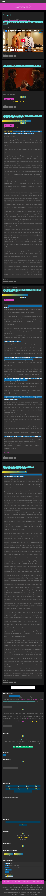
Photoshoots (11, 113)
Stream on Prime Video (28, 746)
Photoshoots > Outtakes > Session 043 (12, 127)
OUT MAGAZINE (8, 131)
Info (14, 746)
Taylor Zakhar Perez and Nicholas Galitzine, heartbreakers (18, 467)
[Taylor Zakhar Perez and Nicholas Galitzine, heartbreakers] (4, 682)
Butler (10, 822)
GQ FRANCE (7, 474)
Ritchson (9, 786)
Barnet (36, 786)
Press (16, 113)
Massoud (36, 789)
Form (10, 872)
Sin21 (39, 881)
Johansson (18, 791)
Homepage (35, 882)
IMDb (17, 746)
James (36, 822)
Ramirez (27, 786)
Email (13, 872)
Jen (12, 869)
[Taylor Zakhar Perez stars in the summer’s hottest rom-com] (4, 458)
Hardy (18, 786)
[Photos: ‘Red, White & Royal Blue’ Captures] (4, 107)
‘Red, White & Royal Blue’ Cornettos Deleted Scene (23, 22)
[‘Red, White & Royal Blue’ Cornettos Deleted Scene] (4, 56)
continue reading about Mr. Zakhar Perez (33, 721)
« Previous (20, 687)
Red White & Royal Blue (13, 20)
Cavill (18, 822)
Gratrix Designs (18, 882)
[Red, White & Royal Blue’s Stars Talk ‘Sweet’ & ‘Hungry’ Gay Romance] (4, 281)
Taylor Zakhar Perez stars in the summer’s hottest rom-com (22, 290)
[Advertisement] (23, 807)
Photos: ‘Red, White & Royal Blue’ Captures (22, 66)
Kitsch (23, 825)
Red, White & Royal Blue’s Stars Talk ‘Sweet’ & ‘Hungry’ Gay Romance (22, 116)
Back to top (27, 882)
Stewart (27, 822)
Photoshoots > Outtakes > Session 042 (12, 302)
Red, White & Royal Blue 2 (11, 755)
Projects (6, 20)
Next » (33, 687)
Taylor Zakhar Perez (23, 20)
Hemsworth (27, 789)
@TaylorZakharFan (9, 874)
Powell (18, 789)
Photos (6, 113)
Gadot (10, 789)
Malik (27, 791)
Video (29, 20)
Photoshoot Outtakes (23, 837)
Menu (3, 1)
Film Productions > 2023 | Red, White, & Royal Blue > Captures (17, 101)
